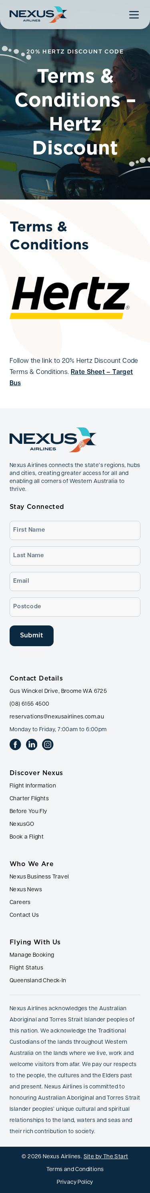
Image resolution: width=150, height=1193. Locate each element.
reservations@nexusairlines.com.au (57, 717)
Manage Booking (32, 955)
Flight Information (33, 786)
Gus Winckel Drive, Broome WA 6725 (58, 691)
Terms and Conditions (75, 1170)
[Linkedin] (32, 744)
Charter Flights (29, 799)
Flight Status (26, 968)
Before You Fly (28, 812)
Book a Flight (27, 837)
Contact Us (24, 915)
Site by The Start (106, 1157)
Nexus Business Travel (39, 877)
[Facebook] (15, 744)
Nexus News (26, 890)
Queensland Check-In (38, 981)
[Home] (38, 14)
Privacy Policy (75, 1182)
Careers (20, 903)
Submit (31, 636)
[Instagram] (48, 744)
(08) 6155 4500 (30, 704)
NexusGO (22, 824)
